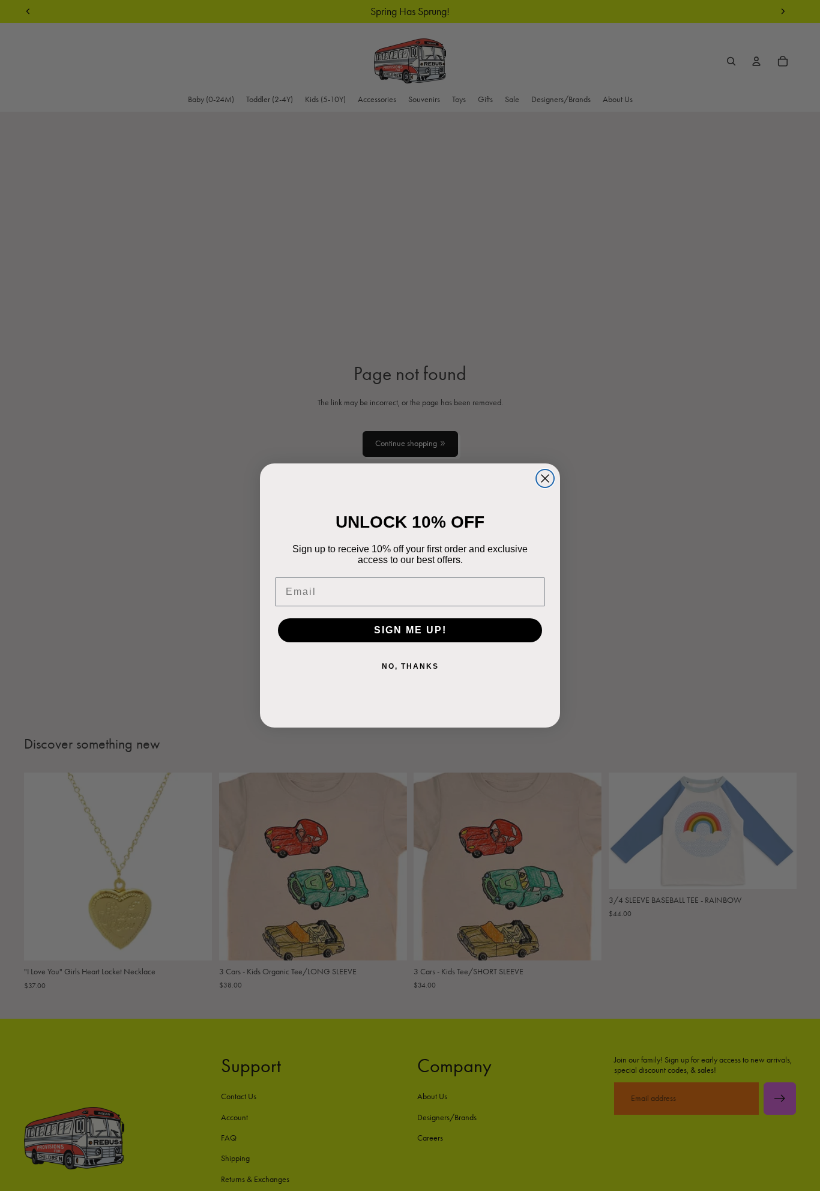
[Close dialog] (545, 478)
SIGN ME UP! (410, 630)
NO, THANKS (410, 666)
